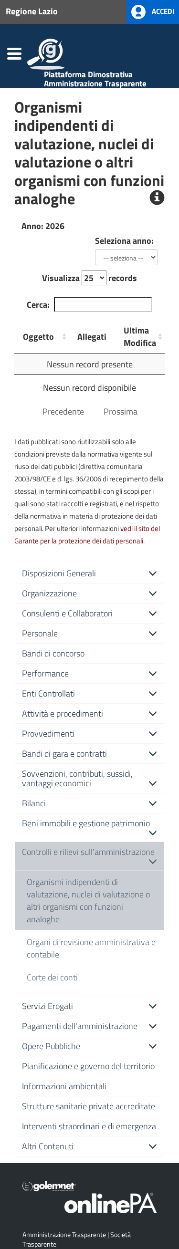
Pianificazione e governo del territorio (88, 1065)
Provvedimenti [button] (48, 733)
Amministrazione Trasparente (64, 1234)
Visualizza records (89, 277)
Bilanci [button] (34, 803)
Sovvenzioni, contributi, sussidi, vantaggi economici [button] (77, 778)
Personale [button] (40, 633)
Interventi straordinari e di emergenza (89, 1126)
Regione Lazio (32, 11)
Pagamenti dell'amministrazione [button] (79, 1025)
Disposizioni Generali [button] (59, 573)
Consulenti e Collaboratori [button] (67, 613)
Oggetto (38, 336)
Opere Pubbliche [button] (51, 1045)
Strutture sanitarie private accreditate (88, 1106)
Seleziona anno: (124, 240)
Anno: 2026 (42, 225)
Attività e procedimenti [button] (62, 713)
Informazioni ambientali (64, 1086)
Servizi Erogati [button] (47, 1005)
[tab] (89, 573)
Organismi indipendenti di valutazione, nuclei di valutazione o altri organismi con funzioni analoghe (88, 900)
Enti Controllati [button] (48, 693)
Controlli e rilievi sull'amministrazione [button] (88, 851)
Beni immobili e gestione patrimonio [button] (86, 823)
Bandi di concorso (53, 653)
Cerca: (38, 304)
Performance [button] (45, 673)
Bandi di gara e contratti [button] (64, 753)
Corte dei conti (52, 977)
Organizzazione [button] (49, 593)
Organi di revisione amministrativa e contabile (91, 948)
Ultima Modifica (140, 336)
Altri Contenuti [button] (48, 1146)
